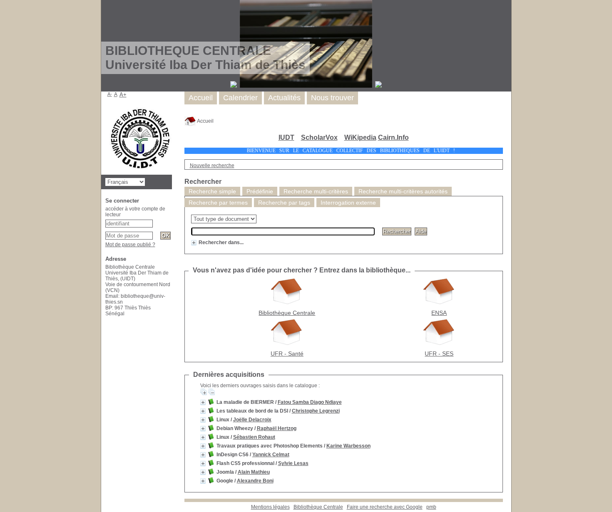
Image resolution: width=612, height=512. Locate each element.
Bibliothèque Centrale (318, 507)
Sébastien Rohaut (254, 437)
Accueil (205, 121)
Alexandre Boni (255, 481)
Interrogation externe (348, 202)
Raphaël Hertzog (276, 428)
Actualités (284, 98)
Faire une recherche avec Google (385, 507)
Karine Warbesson (348, 446)
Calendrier (240, 98)
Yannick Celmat (270, 455)
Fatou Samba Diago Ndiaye (310, 402)
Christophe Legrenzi (316, 411)
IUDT (286, 137)
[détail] (194, 242)
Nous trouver (332, 98)
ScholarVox (319, 137)
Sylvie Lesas (293, 463)
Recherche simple (212, 191)
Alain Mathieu (254, 472)
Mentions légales (270, 507)
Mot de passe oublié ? (130, 244)
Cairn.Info (393, 137)
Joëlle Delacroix (252, 420)
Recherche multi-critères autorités (403, 191)
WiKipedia (360, 137)
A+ (123, 95)
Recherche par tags (284, 202)
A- (109, 94)
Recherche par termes (218, 202)
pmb (431, 507)
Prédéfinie (259, 191)
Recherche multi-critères (316, 191)
